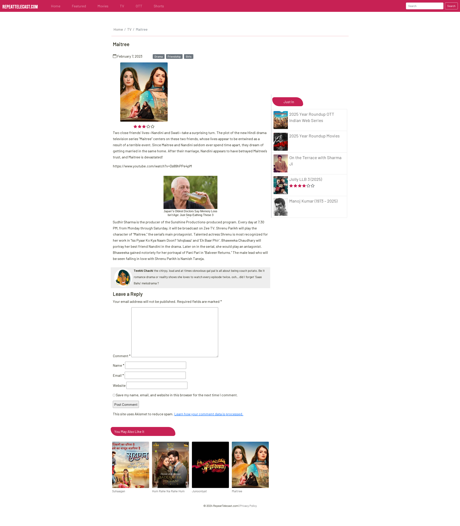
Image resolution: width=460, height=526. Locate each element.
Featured (79, 6)
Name (118, 365)
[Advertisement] (311, 69)
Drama (159, 56)
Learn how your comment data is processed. (208, 414)
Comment (122, 356)
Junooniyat (199, 491)
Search (451, 6)
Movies (103, 6)
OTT (139, 6)
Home (55, 6)
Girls (189, 56)
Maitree (237, 491)
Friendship (174, 56)
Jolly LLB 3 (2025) (305, 179)
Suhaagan (118, 491)
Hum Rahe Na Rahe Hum (168, 491)
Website (119, 385)
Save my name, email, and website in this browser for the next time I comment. (177, 395)
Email (118, 375)
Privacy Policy (248, 505)
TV (122, 6)
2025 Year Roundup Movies (314, 135)
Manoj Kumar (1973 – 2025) (313, 200)
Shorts (159, 6)
